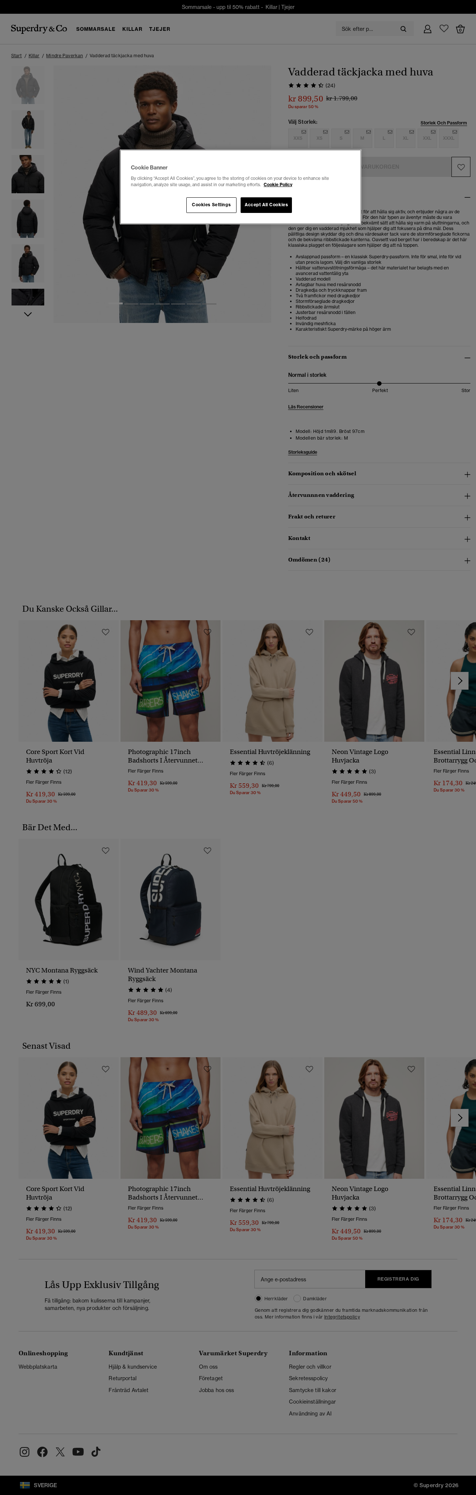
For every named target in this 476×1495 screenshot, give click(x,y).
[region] (240, 186)
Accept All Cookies (266, 204)
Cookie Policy (278, 184)
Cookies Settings (211, 204)
